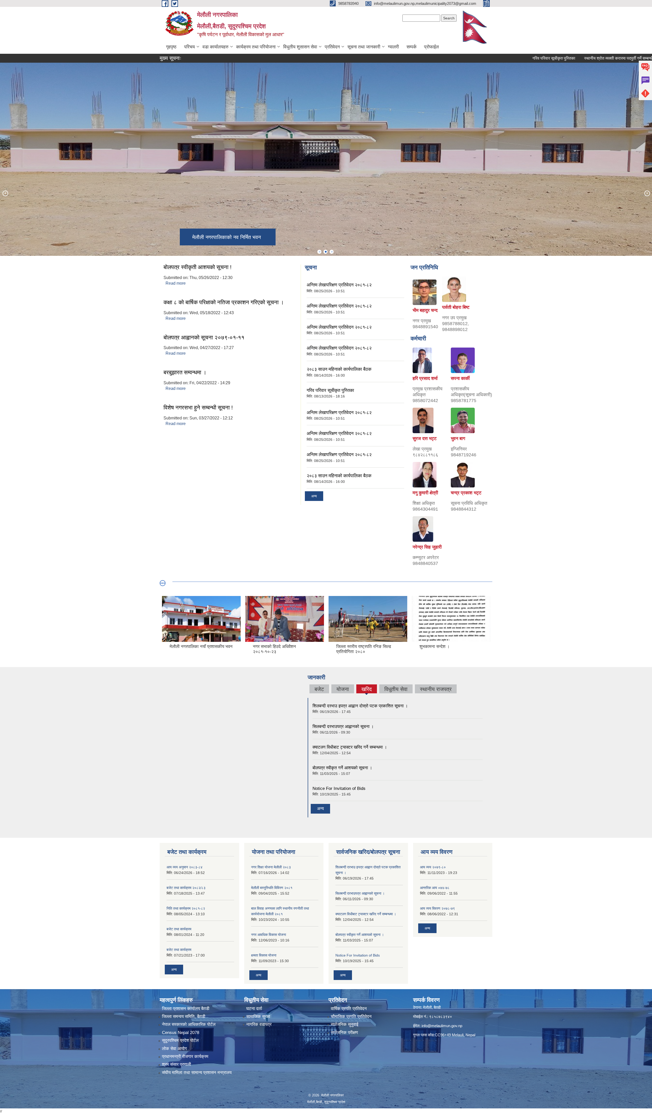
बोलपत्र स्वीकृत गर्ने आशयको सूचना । (342, 767)
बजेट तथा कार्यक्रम (179, 929)
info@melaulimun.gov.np (442, 1026)
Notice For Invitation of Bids (339, 788)
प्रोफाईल (431, 46)
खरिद (366, 689)
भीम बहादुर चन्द (425, 310)
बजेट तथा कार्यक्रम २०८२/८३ (186, 888)
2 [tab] (325, 252)
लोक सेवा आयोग (174, 1048)
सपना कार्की (460, 378)
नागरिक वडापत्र (258, 1024)
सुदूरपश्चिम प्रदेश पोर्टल (180, 1040)
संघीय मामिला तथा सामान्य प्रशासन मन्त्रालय (197, 1072)
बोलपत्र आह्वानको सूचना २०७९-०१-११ (204, 337)
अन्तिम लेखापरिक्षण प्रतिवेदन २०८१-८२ (339, 284)
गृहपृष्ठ (171, 46)
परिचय (189, 46)
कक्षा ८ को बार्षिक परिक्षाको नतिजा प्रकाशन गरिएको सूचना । (224, 302)
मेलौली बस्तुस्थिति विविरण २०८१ (271, 888)
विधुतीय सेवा (396, 689)
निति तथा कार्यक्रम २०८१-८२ (186, 908)
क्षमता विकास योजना (263, 955)
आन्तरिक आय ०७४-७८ (435, 888)
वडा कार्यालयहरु (215, 46)
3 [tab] (332, 252)
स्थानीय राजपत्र (436, 689)
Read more (176, 283)
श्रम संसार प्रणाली (176, 1064)
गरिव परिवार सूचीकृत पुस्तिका (511, 58)
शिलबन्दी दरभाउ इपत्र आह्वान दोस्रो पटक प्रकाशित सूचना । (360, 706)
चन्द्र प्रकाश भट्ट (466, 492)
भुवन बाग (458, 438)
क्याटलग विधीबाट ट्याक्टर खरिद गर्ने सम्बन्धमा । (350, 747)
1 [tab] (319, 252)
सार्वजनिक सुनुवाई (344, 1024)
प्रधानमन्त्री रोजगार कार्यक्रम (185, 1056)
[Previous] (5, 193)
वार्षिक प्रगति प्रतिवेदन (349, 1008)
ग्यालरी (393, 46)
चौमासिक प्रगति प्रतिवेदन (351, 1016)
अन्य (314, 496)
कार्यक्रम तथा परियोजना (256, 46)
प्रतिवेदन (332, 46)
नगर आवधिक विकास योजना (268, 935)
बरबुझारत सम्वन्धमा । (185, 372)
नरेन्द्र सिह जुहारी (427, 547)
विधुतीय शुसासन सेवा (300, 46)
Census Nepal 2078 (180, 1032)
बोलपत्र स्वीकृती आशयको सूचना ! (198, 267)
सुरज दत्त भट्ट (425, 438)
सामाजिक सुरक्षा (258, 1016)
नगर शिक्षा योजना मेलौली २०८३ (271, 867)
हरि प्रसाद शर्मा (425, 378)
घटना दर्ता (254, 1008)
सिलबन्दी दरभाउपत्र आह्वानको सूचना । (343, 726)
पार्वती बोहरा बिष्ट (455, 307)
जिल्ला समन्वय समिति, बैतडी (183, 1016)
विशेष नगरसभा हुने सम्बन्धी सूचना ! (198, 407)
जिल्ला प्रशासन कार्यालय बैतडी (185, 1008)
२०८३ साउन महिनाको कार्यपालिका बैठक (339, 369)
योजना (342, 689)
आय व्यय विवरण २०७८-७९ (437, 908)
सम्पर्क (411, 46)
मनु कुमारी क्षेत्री (425, 492)
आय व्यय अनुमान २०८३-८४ (184, 867)
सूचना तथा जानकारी (363, 46)
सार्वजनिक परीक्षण (344, 1032)
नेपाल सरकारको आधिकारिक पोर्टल (188, 1024)
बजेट (319, 689)
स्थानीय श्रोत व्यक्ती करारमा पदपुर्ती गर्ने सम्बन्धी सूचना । (583, 58)
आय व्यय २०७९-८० (433, 867)
